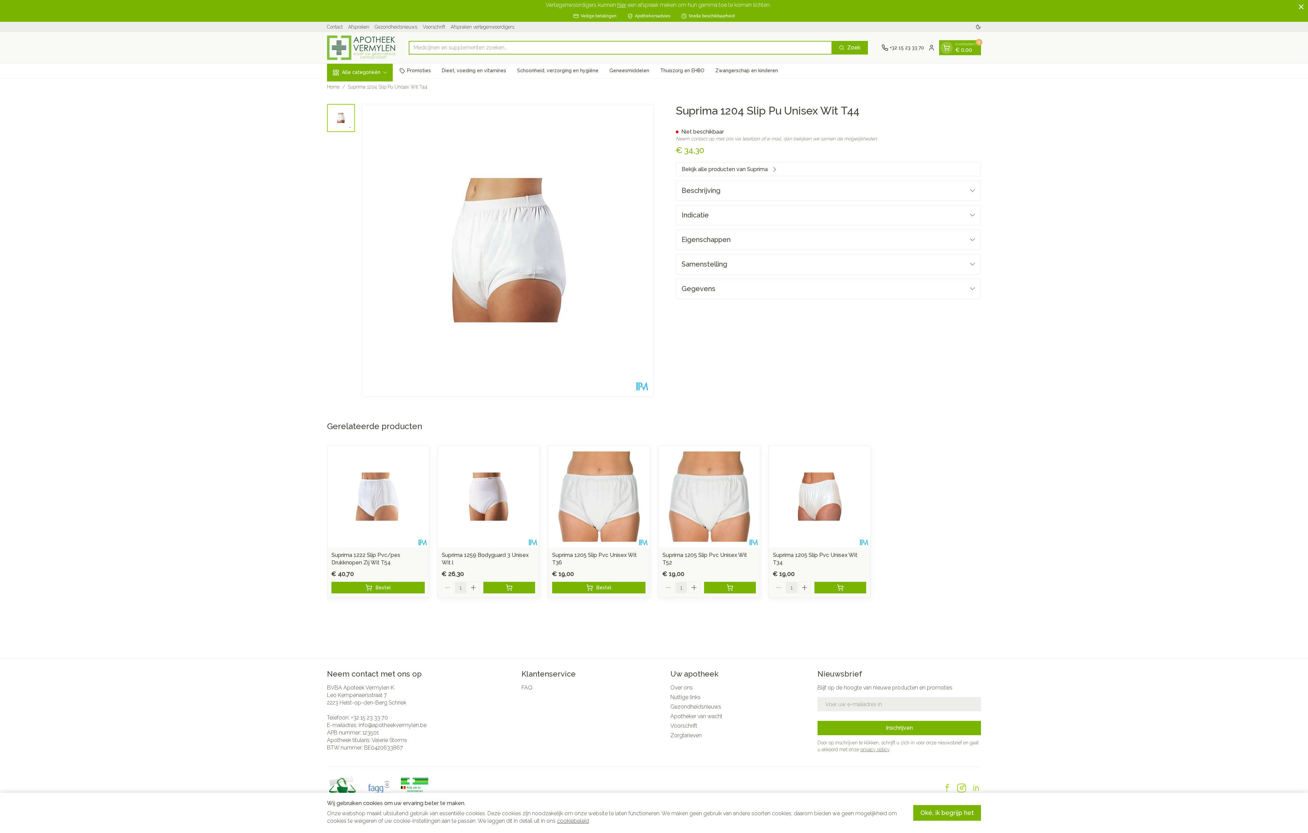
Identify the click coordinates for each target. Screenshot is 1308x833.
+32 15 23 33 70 (369, 717)
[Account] (931, 47)
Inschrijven (899, 728)
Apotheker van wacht (696, 716)
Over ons (681, 687)
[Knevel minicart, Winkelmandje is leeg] (946, 48)
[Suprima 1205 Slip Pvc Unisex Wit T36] (599, 496)
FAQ (526, 687)
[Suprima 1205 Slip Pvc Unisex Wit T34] (819, 496)
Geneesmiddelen (629, 70)
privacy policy (874, 749)
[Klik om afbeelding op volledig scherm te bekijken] (508, 250)
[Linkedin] (976, 788)
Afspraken (358, 27)
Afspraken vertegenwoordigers (482, 27)
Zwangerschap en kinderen (746, 70)
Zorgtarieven (686, 735)
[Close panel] (1301, 6)
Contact (335, 27)
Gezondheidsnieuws (396, 27)
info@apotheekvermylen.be (392, 725)
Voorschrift (434, 27)
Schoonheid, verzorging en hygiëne (557, 70)
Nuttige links (685, 697)
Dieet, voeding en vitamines (474, 70)
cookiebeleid (573, 821)
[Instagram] (961, 788)
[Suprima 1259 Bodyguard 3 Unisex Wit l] (488, 496)
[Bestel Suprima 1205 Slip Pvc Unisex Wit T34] (840, 587)
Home (333, 87)
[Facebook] (947, 788)
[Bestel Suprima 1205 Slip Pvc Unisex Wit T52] (730, 587)
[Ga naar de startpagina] (361, 47)
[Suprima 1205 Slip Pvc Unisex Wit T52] (709, 496)
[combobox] (620, 48)
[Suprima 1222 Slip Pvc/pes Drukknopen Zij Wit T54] (378, 496)
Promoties (419, 70)
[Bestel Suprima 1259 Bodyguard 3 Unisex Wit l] (509, 587)
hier (621, 5)
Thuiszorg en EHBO (682, 70)
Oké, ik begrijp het (947, 812)
